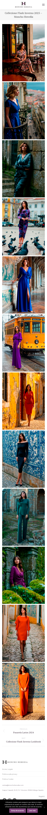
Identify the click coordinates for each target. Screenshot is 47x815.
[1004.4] (23, 691)
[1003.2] (23, 52)
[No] (44, 807)
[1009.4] (23, 517)
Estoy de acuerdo (17, 810)
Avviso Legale (7, 769)
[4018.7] (23, 343)
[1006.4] (23, 633)
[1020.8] (23, 168)
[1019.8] (23, 226)
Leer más (32, 810)
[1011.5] (23, 459)
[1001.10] (23, 110)
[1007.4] (23, 575)
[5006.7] (23, 285)
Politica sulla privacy (9, 774)
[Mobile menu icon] (43, 4)
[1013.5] (23, 401)
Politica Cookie (7, 779)
